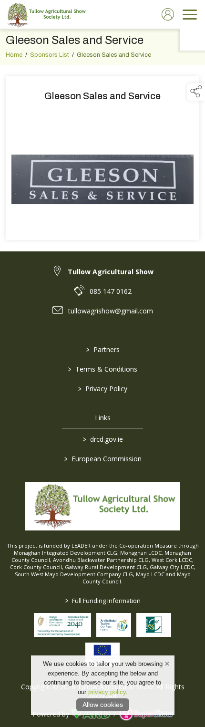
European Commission (102, 458)
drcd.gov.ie (102, 439)
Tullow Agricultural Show (111, 271)
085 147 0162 (111, 291)
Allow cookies (102, 704)
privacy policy (107, 692)
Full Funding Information (102, 600)
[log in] (167, 14)
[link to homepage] (45, 14)
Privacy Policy (102, 388)
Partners (102, 349)
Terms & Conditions (102, 369)
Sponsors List (49, 55)
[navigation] (190, 14)
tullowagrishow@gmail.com (110, 310)
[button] (196, 92)
